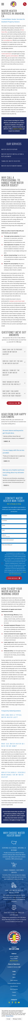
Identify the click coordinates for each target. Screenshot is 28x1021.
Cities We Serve (14, 986)
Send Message (13, 578)
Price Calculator (14, 989)
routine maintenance (6, 53)
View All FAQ (13, 403)
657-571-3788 (14, 949)
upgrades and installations (12, 56)
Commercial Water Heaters (14, 983)
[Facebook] (12, 1002)
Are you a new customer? (8, 540)
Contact (14, 995)
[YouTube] (19, 1002)
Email (3, 530)
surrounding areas (7, 40)
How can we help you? (7, 544)
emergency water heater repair (16, 301)
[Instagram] (15, 1002)
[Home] (13, 4)
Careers (14, 992)
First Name (4, 515)
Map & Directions (14, 960)
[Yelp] (9, 1002)
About (14, 977)
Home (14, 974)
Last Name (4, 520)
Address (4, 535)
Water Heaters (14, 980)
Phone (3, 525)
